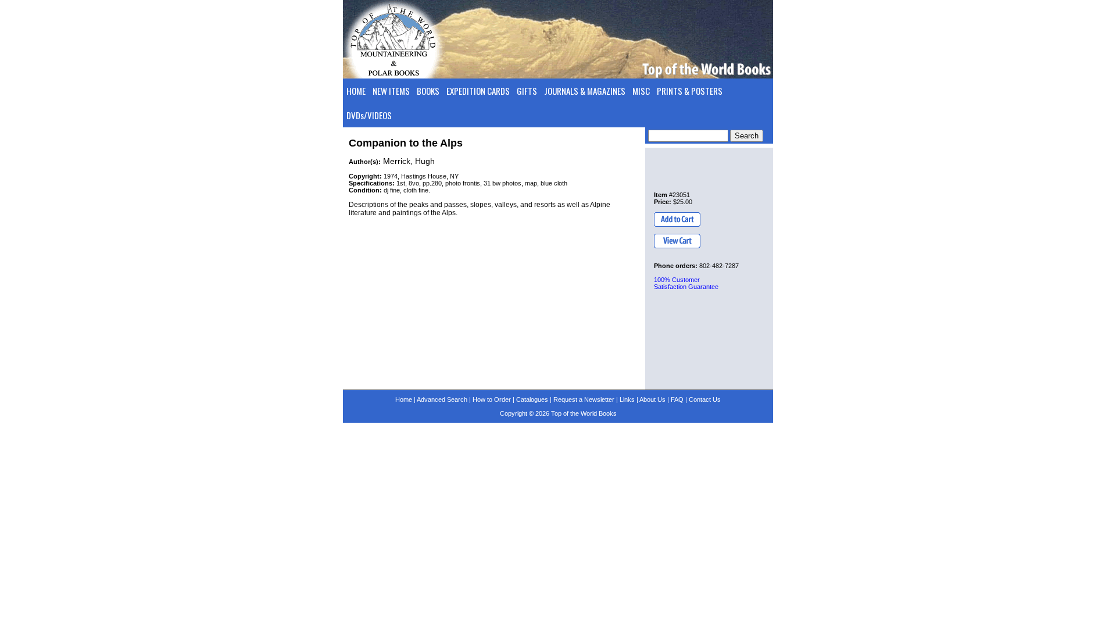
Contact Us (705, 399)
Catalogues (532, 399)
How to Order (492, 399)
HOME (356, 90)
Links (627, 399)
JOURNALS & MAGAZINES (584, 90)
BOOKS (428, 90)
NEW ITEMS (391, 90)
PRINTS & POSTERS (689, 90)
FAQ (677, 399)
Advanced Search (442, 399)
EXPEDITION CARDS (478, 90)
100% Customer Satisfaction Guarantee (686, 283)
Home (403, 399)
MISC (641, 90)
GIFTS (527, 90)
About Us (652, 399)
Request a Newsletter (583, 399)
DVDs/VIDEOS (369, 115)
